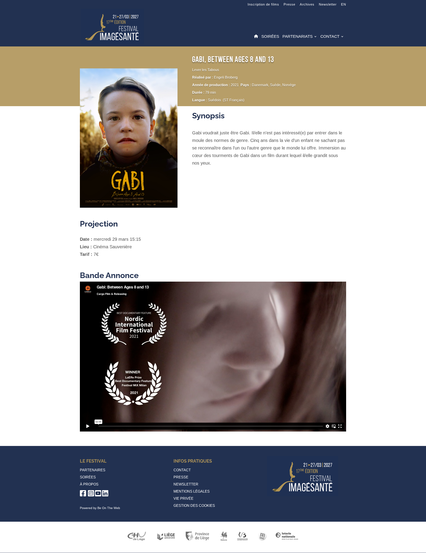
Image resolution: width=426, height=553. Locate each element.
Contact (329, 37)
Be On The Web (108, 508)
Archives (307, 4)
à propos (89, 484)
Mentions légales (192, 491)
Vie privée (183, 498)
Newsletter (328, 4)
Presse (289, 4)
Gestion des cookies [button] (194, 505)
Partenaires (92, 470)
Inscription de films (263, 4)
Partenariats (297, 37)
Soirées (270, 37)
